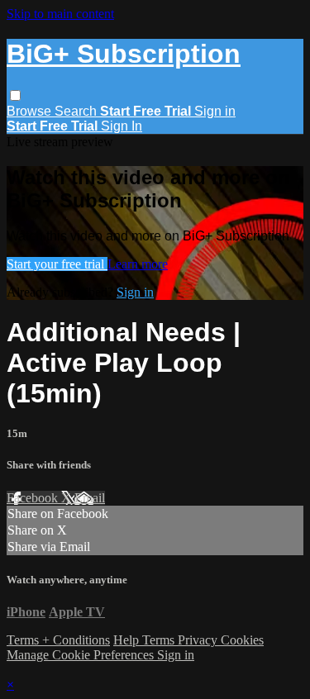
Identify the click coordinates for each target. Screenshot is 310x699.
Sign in (215, 111)
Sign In (121, 126)
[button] (15, 95)
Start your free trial (57, 264)
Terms (160, 640)
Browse (31, 111)
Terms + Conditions (58, 640)
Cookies (242, 640)
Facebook (34, 498)
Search (77, 111)
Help (127, 640)
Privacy (199, 640)
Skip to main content (60, 14)
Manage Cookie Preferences (82, 655)
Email (89, 498)
